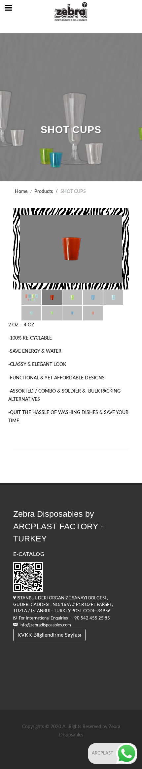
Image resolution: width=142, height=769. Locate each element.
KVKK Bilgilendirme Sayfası (49, 635)
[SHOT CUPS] (71, 248)
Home (21, 191)
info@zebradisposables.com (45, 625)
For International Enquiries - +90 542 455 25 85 (63, 618)
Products (43, 191)
